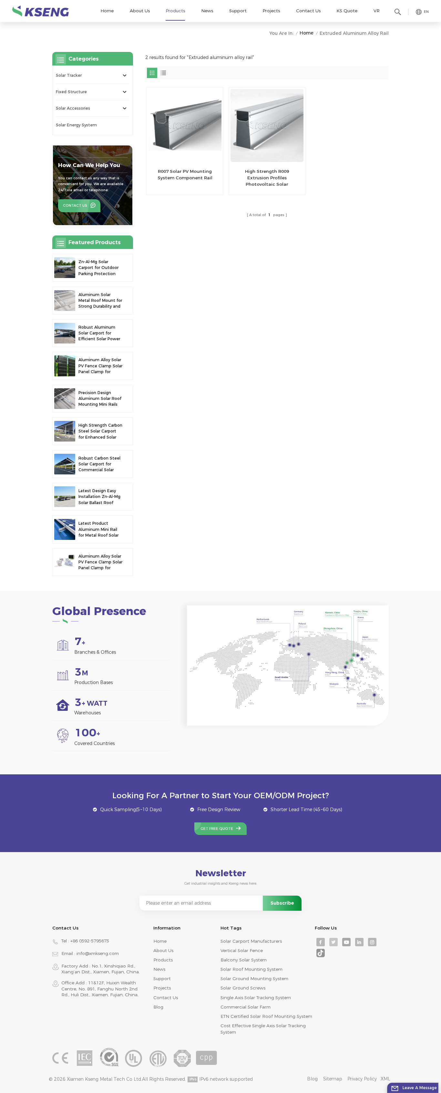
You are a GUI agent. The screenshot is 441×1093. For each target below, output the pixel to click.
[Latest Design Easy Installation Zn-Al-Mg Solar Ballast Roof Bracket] (64, 496)
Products (175, 10)
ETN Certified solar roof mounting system (266, 1016)
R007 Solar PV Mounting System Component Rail (185, 174)
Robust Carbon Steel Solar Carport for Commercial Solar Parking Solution (99, 464)
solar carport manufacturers (251, 941)
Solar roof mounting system (251, 969)
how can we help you (89, 165)
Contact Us (308, 10)
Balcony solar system (244, 959)
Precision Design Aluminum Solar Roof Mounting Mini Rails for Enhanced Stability (99, 399)
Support (238, 10)
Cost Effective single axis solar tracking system (263, 1029)
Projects (271, 10)
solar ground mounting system (254, 978)
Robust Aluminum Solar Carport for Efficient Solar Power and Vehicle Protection (99, 333)
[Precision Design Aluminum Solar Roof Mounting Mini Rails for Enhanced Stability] (64, 398)
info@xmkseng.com (98, 953)
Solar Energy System (76, 125)
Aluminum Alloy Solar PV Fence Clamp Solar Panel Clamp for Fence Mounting (100, 366)
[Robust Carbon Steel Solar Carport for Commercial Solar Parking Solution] (64, 464)
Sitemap (332, 1079)
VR (377, 10)
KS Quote (346, 10)
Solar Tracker (69, 75)
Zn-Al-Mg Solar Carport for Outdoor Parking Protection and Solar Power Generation (98, 268)
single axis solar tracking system (256, 997)
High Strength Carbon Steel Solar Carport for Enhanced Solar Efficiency (100, 431)
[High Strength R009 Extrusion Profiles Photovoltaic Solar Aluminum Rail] (267, 125)
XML (385, 1079)
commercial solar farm (246, 1006)
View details (181, 187)
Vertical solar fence (242, 950)
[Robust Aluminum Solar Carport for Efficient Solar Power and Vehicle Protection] (64, 333)
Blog (158, 1006)
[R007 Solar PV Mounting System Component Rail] (184, 125)
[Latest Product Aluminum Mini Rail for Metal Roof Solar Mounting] (64, 529)
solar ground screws (243, 987)
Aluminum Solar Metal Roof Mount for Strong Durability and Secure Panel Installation (100, 301)
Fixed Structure (71, 91)
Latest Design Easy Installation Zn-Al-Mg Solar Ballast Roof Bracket (99, 497)
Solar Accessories (73, 108)
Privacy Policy (362, 1079)
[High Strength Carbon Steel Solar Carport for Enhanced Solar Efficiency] (64, 431)
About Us (140, 10)
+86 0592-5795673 (89, 940)
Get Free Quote (216, 829)
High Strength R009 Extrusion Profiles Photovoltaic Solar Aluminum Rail (267, 178)
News (207, 10)
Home (107, 10)
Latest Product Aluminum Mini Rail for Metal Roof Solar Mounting (98, 529)
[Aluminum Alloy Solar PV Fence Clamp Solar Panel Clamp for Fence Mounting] (64, 365)
